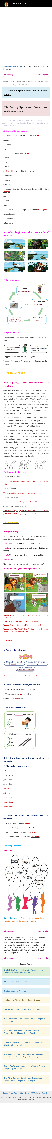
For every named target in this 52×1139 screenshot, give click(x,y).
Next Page (42, 75)
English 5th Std (15, 66)
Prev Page (10, 75)
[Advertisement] (26, 35)
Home (4, 66)
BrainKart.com (20, 3)
